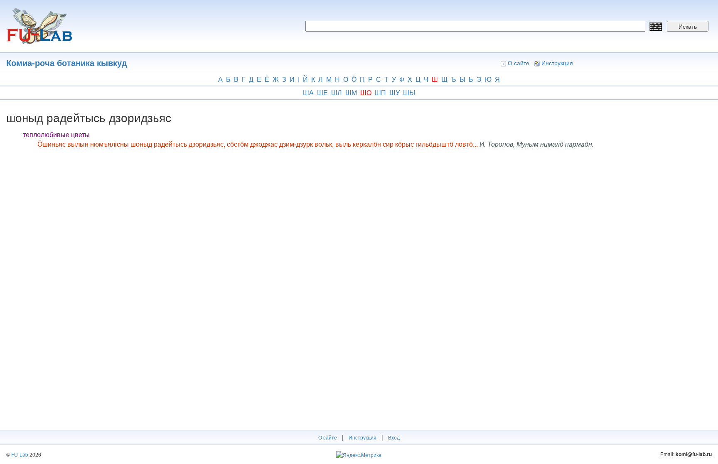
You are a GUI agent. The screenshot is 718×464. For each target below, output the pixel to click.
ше (322, 92)
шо (365, 92)
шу (394, 92)
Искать (688, 26)
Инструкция (557, 63)
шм (351, 92)
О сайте (518, 63)
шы (409, 92)
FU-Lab (19, 454)
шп (380, 92)
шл (336, 92)
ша (308, 92)
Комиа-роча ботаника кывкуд (66, 62)
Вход (394, 437)
